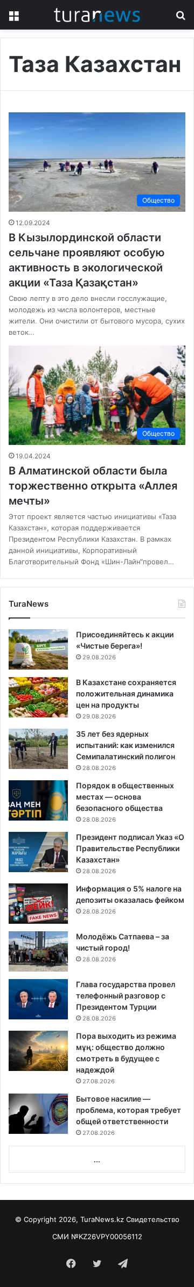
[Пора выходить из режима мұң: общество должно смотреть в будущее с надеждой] (38, 1051)
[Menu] (13, 18)
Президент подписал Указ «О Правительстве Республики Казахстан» (130, 848)
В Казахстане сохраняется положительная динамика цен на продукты (126, 693)
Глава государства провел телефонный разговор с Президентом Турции (125, 995)
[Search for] (180, 18)
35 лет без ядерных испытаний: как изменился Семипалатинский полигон (125, 745)
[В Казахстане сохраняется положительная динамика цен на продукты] (38, 697)
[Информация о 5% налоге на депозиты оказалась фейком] (38, 903)
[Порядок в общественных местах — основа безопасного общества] (38, 800)
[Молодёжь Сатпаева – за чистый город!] (38, 951)
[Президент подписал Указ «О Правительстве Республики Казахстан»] (38, 852)
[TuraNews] (97, 15)
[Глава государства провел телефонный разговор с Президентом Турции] (38, 999)
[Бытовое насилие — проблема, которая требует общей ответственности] (38, 1114)
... (97, 1159)
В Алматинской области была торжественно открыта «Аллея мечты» (93, 485)
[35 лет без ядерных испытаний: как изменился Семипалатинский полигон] (38, 749)
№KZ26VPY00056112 (106, 1236)
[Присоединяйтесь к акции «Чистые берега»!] (38, 649)
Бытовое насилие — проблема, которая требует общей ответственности (128, 1110)
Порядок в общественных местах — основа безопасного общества (125, 797)
